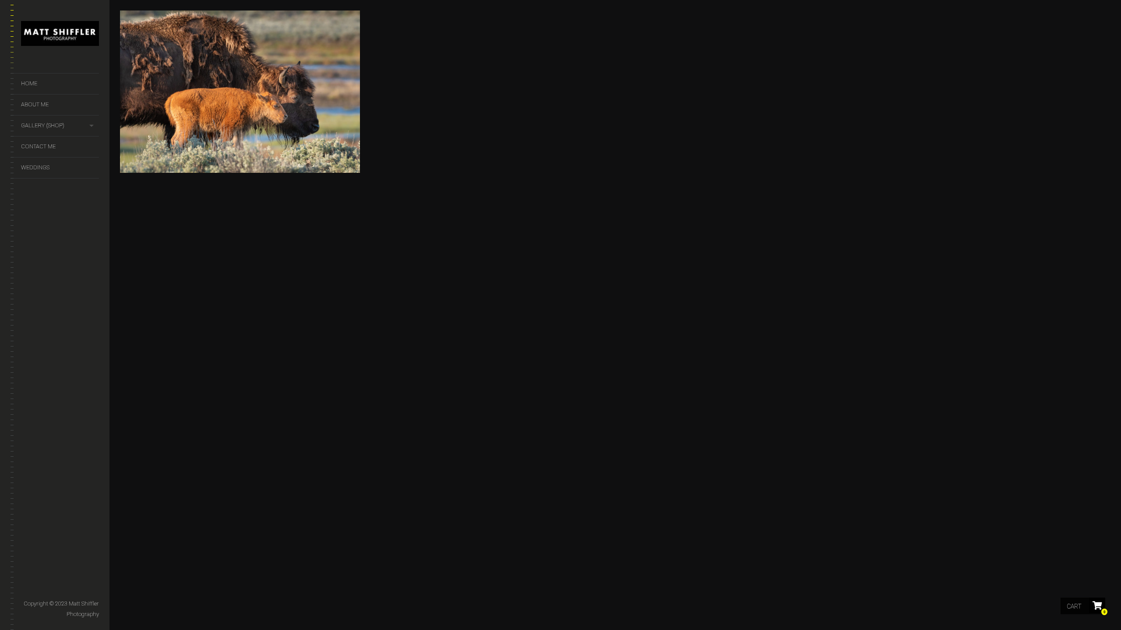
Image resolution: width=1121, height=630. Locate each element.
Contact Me (38, 146)
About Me (35, 104)
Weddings (35, 167)
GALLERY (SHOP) (42, 125)
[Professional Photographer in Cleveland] (60, 35)
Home (29, 83)
